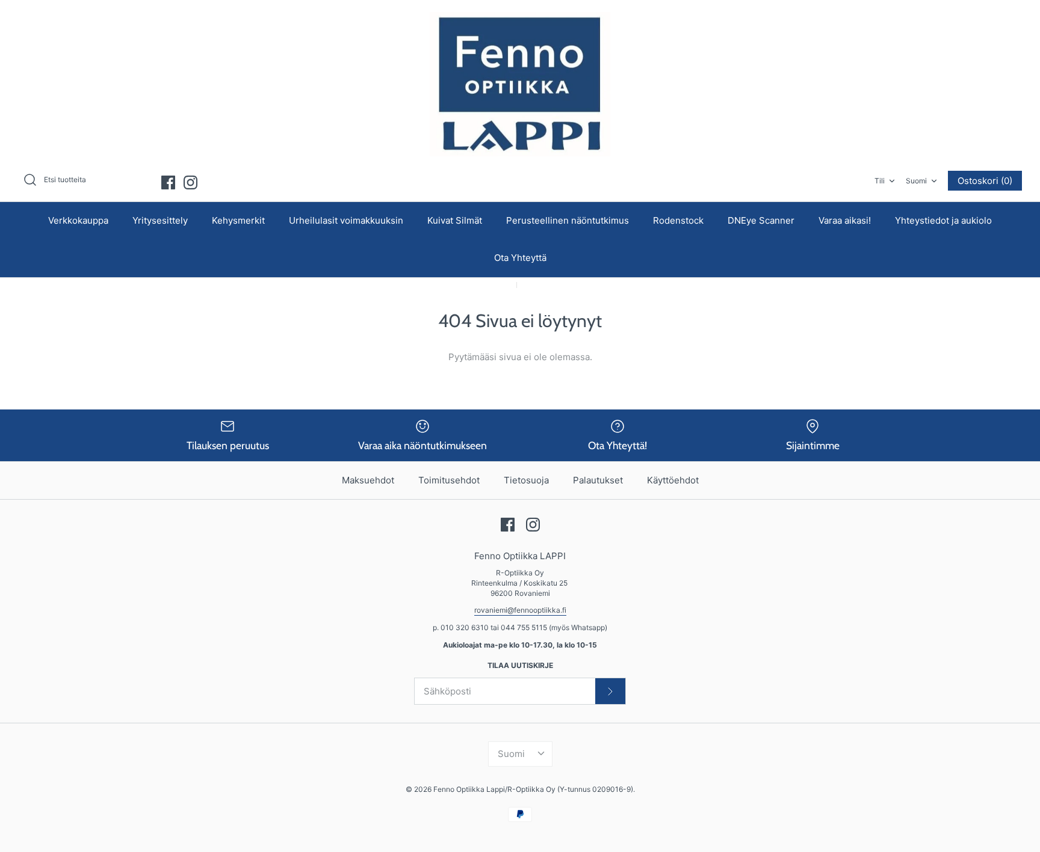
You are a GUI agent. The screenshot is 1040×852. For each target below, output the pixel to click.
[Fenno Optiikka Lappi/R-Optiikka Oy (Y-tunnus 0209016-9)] (520, 84)
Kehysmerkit (238, 220)
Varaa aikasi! (845, 220)
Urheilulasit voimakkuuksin (346, 220)
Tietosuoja (526, 480)
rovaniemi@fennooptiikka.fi (520, 609)
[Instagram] (190, 182)
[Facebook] (168, 182)
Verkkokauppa (78, 220)
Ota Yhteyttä (520, 257)
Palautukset (598, 480)
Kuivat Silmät (454, 220)
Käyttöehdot (673, 480)
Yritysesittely (160, 220)
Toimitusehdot (449, 480)
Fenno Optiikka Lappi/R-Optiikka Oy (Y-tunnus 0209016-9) (533, 789)
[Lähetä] (610, 690)
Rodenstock (678, 220)
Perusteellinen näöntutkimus (567, 220)
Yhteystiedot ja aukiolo (943, 220)
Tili (879, 180)
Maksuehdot (368, 480)
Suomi (916, 180)
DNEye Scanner (761, 220)
